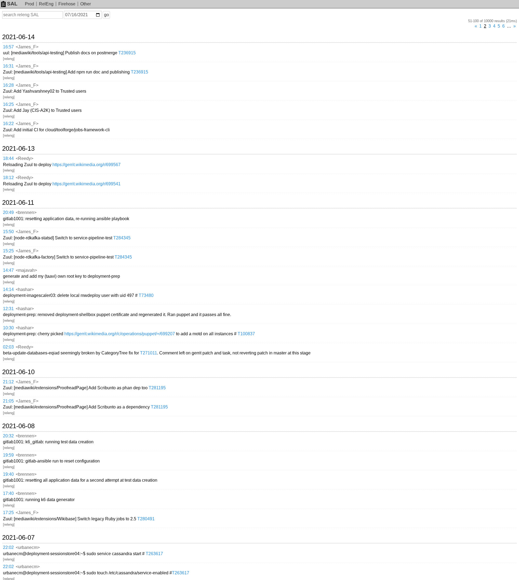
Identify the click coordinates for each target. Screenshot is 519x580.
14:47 (8, 270)
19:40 (8, 474)
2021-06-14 (18, 37)
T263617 (154, 553)
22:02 (8, 547)
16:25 (8, 104)
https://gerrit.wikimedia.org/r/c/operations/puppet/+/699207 (119, 333)
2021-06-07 (18, 537)
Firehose (66, 4)
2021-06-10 (18, 372)
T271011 (148, 353)
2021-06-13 (18, 148)
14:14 (8, 289)
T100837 (246, 333)
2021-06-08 (18, 426)
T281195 (157, 387)
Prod (29, 4)
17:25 (8, 512)
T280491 (146, 519)
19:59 (8, 455)
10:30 (8, 328)
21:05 (8, 401)
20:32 (8, 436)
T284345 (122, 238)
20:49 (8, 212)
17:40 (8, 493)
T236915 (127, 53)
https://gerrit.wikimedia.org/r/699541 (86, 184)
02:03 (8, 347)
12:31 (8, 308)
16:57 (8, 47)
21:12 (8, 382)
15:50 (8, 231)
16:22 (8, 123)
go (106, 14)
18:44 (8, 158)
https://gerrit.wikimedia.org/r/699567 (86, 164)
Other (85, 4)
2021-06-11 (18, 202)
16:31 (8, 66)
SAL (12, 3)
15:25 (8, 251)
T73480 (146, 295)
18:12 (8, 177)
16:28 (8, 85)
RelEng (46, 4)
